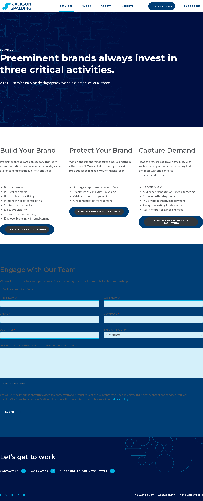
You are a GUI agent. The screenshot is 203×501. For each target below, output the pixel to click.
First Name (8, 298)
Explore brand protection (99, 211)
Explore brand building (27, 229)
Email (5, 314)
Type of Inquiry (115, 330)
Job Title (7, 330)
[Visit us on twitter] (6, 495)
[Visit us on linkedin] (12, 495)
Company (111, 314)
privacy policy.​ (120, 399)
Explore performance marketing (171, 222)
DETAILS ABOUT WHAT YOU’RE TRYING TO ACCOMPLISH (38, 345)
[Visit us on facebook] (1, 495)
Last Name (112, 298)
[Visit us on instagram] (18, 495)
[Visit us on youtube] (24, 495)
